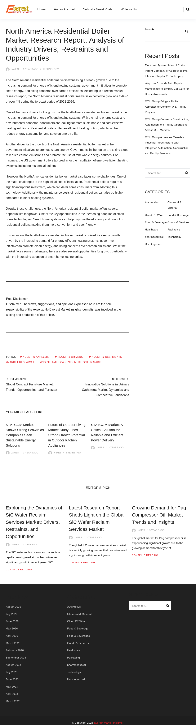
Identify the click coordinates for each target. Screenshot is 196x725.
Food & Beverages (156, 222)
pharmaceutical (154, 236)
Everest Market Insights (108, 722)
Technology (51, 69)
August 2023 (13, 664)
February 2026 (15, 650)
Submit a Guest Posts (97, 9)
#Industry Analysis (34, 356)
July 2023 (11, 672)
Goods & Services (178, 222)
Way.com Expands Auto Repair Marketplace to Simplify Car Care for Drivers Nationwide (167, 89)
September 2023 (16, 657)
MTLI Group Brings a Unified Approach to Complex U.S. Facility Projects (165, 107)
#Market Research (20, 362)
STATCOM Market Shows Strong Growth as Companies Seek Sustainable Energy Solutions (25, 435)
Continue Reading (19, 569)
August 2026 (13, 606)
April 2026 (12, 635)
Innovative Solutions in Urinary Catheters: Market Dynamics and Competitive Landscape (105, 390)
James (15, 69)
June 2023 (12, 679)
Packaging (173, 229)
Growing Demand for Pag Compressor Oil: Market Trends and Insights (159, 515)
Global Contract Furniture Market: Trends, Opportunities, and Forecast (31, 387)
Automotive (151, 202)
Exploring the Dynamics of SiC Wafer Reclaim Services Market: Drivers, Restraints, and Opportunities (34, 522)
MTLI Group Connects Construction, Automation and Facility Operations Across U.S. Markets (167, 124)
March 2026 (13, 643)
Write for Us (129, 9)
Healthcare (151, 229)
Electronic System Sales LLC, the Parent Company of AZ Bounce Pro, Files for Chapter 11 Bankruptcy (166, 71)
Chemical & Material (79, 614)
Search (149, 29)
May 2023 (12, 686)
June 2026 (12, 621)
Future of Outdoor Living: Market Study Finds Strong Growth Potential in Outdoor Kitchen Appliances (67, 435)
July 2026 (11, 614)
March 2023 (13, 701)
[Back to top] (192, 721)
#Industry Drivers (69, 356)
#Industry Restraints (105, 356)
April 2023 (12, 693)
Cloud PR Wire (154, 215)
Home (41, 9)
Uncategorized (154, 244)
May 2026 (12, 628)
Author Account (64, 9)
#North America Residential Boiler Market (72, 362)
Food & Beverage (178, 215)
